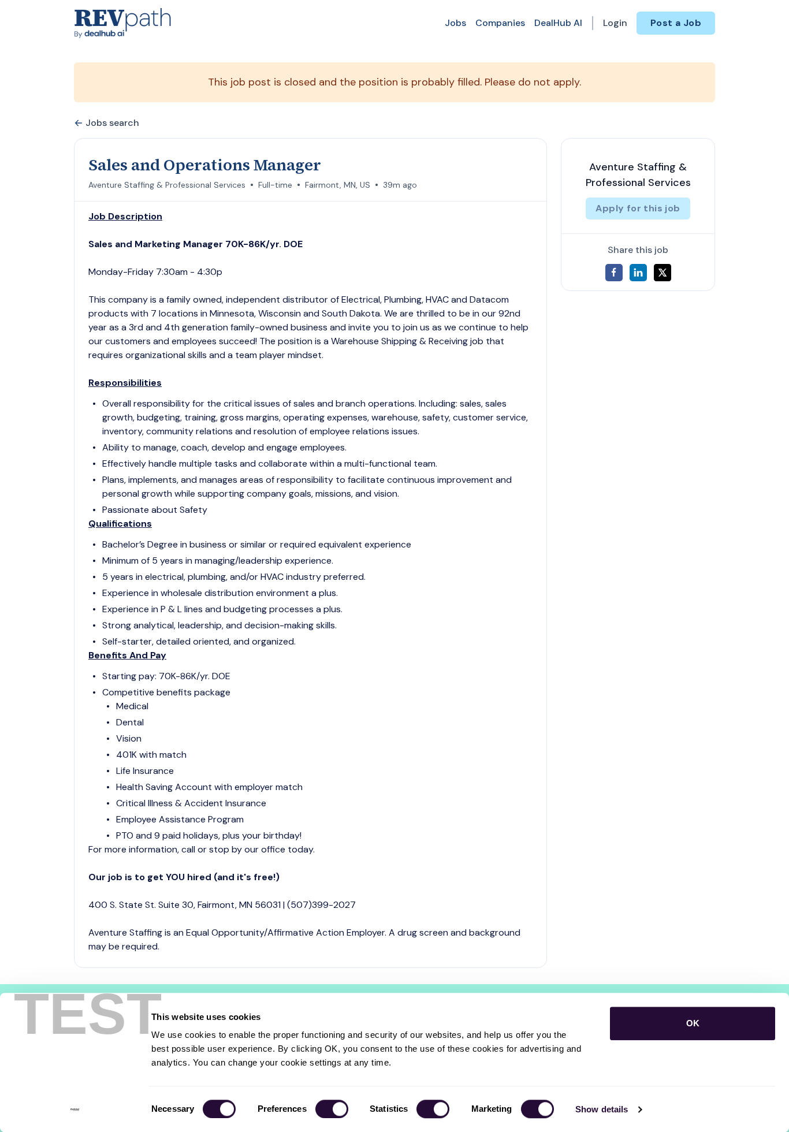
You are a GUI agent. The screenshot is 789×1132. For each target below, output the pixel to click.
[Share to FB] (614, 272)
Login (615, 23)
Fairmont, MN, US (337, 185)
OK (692, 1023)
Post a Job (675, 23)
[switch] (331, 1109)
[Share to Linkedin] (638, 272)
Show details (601, 1109)
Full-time (275, 185)
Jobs (455, 23)
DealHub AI (558, 23)
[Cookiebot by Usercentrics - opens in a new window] (74, 1109)
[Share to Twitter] (662, 272)
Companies (500, 23)
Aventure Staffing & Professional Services (166, 185)
